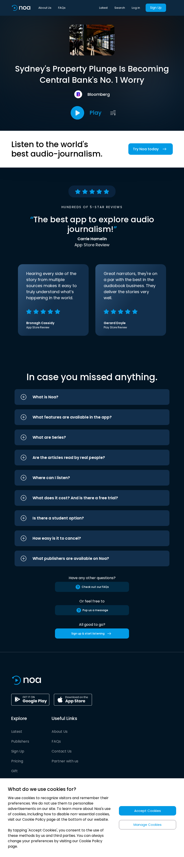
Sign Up (156, 7)
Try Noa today (146, 149)
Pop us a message (95, 610)
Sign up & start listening (88, 633)
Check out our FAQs (95, 587)
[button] (92, 397)
